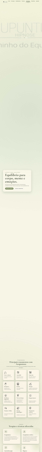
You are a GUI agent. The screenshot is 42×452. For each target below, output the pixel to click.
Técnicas (23, 1)
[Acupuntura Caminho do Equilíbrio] (5, 2)
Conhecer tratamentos (19, 188)
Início (9, 1)
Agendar (37, 1)
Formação (13, 1)
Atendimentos (18, 1)
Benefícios (33, 1)
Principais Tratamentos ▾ (28, 2)
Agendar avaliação (9, 188)
